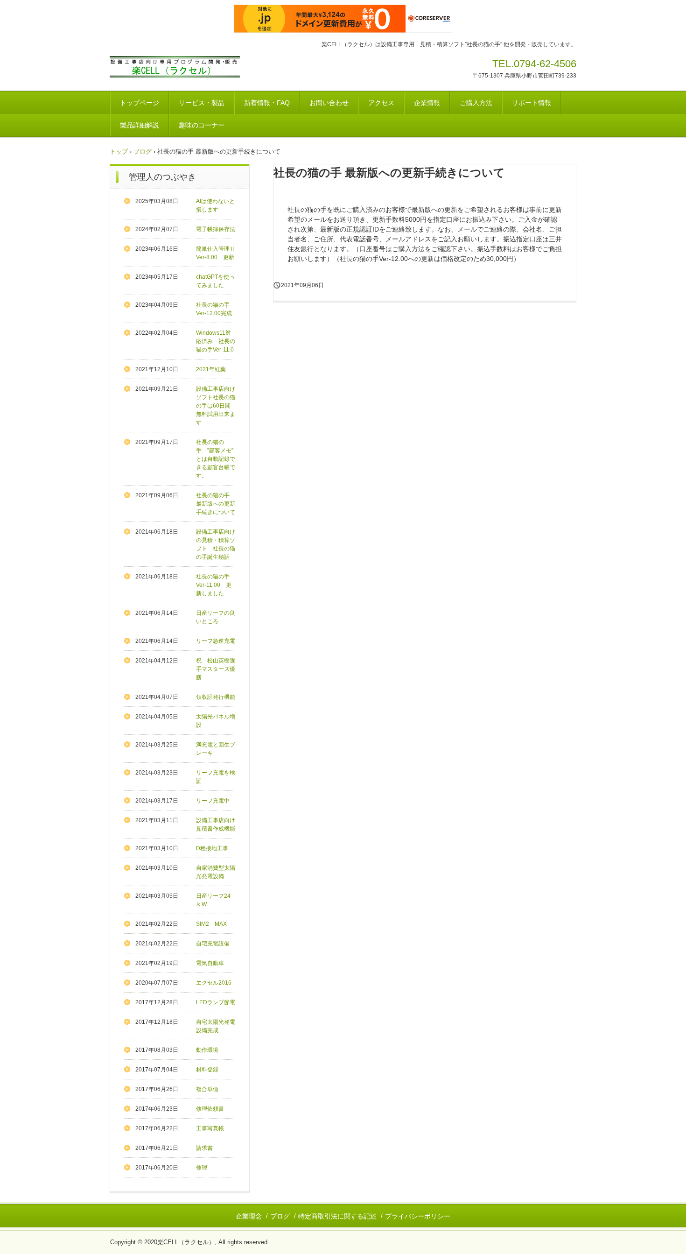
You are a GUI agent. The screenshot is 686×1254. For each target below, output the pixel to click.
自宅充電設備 (213, 943)
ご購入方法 (476, 102)
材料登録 (207, 1069)
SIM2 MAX (211, 924)
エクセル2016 (213, 982)
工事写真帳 (210, 1128)
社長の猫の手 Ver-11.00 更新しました (215, 585)
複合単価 (207, 1089)
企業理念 (249, 1216)
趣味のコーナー (201, 125)
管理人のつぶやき (162, 177)
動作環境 (207, 1050)
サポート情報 (531, 102)
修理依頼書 (210, 1109)
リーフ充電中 (213, 800)
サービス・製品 (201, 102)
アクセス (381, 102)
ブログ (142, 151)
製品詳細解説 (139, 125)
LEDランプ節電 (215, 1002)
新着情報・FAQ (267, 102)
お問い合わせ (329, 102)
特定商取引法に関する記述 (337, 1216)
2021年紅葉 (211, 369)
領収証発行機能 (215, 697)
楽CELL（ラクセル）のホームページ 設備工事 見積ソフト (184, 68)
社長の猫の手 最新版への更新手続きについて (215, 503)
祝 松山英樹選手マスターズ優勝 (215, 669)
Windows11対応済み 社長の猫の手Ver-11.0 (215, 341)
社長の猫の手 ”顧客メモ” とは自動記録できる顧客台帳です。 (217, 459)
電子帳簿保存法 (215, 229)
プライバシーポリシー (417, 1216)
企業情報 (427, 102)
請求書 (204, 1148)
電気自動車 (210, 963)
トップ (119, 151)
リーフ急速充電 (215, 641)
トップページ (139, 102)
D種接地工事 (212, 848)
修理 (201, 1167)
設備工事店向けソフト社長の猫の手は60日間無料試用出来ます (215, 406)
